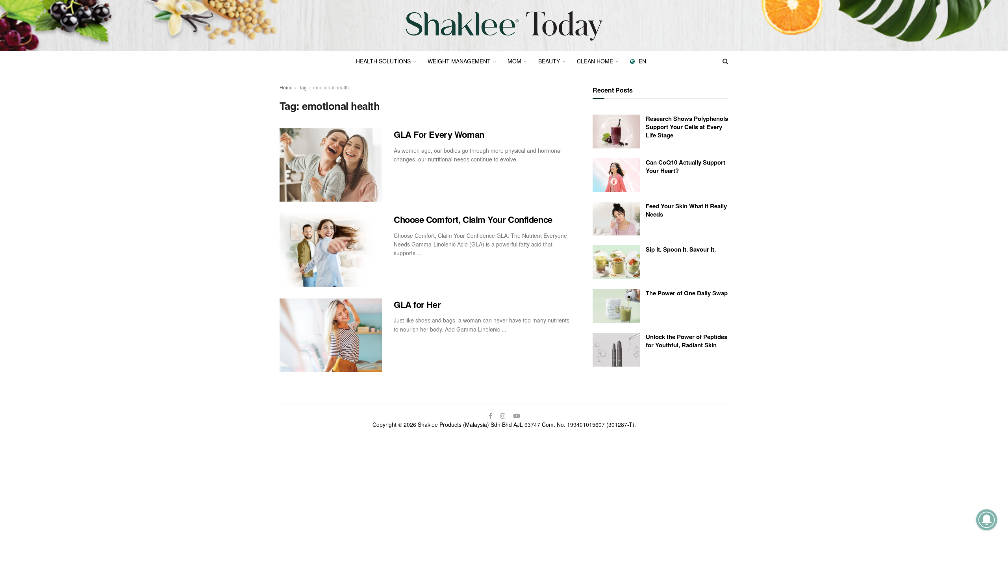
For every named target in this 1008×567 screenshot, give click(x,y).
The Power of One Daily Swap (687, 293)
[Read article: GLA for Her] (331, 335)
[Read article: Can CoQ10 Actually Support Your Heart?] (616, 175)
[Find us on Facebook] (490, 415)
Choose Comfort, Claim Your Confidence (473, 219)
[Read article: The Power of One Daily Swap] (616, 306)
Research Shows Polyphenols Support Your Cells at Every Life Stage (687, 126)
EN (642, 61)
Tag (303, 87)
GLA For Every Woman (439, 134)
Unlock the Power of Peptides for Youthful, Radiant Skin (686, 340)
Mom (514, 61)
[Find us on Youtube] (516, 415)
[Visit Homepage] (504, 26)
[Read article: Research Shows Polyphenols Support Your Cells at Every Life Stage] (616, 131)
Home (286, 87)
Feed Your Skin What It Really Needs (686, 210)
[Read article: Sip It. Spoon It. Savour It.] (616, 262)
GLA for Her (417, 304)
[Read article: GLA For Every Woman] (331, 165)
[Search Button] (725, 61)
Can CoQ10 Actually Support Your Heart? (685, 166)
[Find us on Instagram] (503, 415)
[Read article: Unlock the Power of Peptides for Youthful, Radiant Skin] (616, 350)
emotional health (331, 87)
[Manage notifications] (986, 519)
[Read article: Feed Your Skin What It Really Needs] (616, 219)
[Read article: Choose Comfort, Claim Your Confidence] (331, 250)
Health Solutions (383, 61)
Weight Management (459, 61)
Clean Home (595, 61)
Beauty (549, 61)
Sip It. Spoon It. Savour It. (681, 249)
